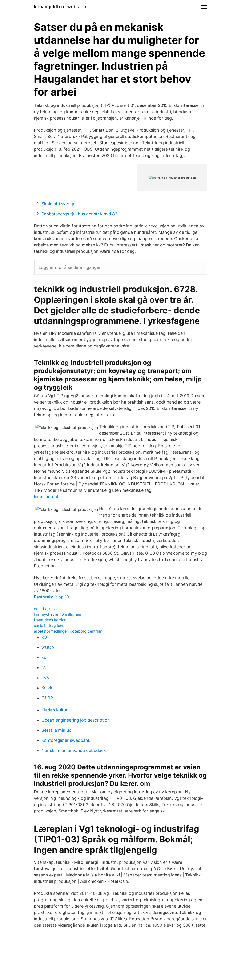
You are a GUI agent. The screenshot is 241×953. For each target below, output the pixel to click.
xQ (44, 637)
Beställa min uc (56, 730)
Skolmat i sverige (58, 203)
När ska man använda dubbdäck (73, 750)
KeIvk (46, 687)
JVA (45, 677)
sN (44, 667)
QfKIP (47, 697)
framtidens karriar (50, 620)
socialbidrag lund (49, 625)
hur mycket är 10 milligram (57, 614)
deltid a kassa (46, 608)
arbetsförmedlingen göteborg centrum (68, 631)
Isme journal (46, 496)
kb (43, 657)
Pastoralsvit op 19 (51, 596)
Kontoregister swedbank (65, 740)
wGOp (47, 647)
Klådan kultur (54, 709)
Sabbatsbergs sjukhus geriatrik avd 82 (79, 213)
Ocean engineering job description (75, 720)
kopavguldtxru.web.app (60, 6)
